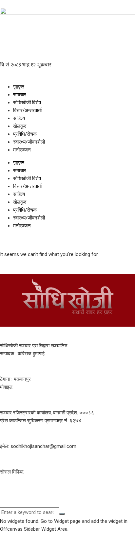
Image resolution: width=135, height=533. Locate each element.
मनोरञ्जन (22, 150)
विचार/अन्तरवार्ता (27, 110)
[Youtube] (26, 489)
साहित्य (19, 118)
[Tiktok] (61, 489)
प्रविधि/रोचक (25, 134)
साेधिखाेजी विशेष (27, 102)
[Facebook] (8, 489)
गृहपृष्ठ (18, 87)
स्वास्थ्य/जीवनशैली (29, 142)
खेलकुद (20, 126)
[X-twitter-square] (43, 489)
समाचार (19, 95)
